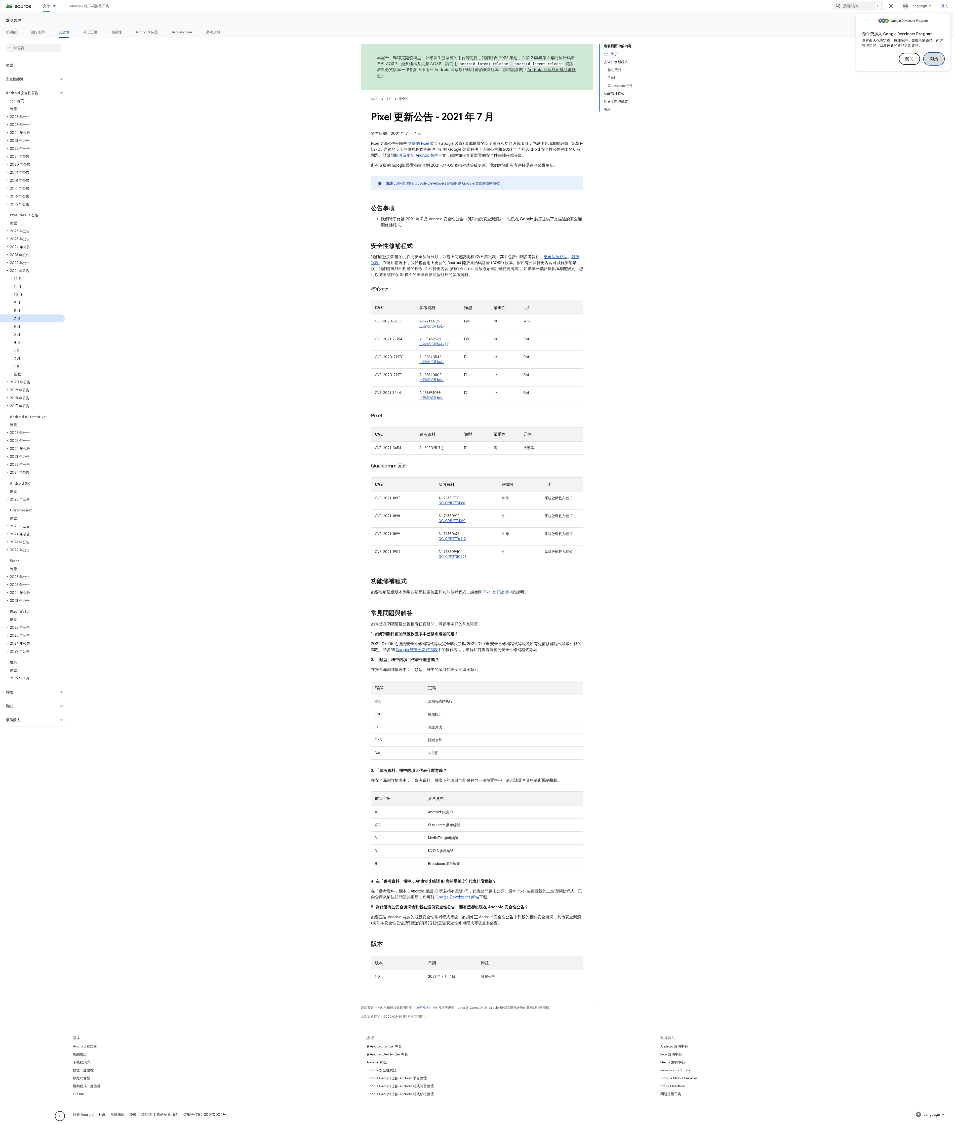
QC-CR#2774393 (452, 521)
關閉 (909, 58)
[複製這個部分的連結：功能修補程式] (412, 582)
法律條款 (117, 1115)
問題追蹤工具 (670, 1094)
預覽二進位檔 (83, 1070)
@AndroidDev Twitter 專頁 (387, 1054)
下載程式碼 (81, 1062)
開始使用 (38, 32)
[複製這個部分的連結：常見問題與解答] (418, 614)
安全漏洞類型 (555, 256)
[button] (29, 79)
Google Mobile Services (678, 1078)
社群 (102, 1115)
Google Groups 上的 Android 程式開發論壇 (400, 1086)
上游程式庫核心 (431, 326)
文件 (46, 6)
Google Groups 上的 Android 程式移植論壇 (400, 1094)
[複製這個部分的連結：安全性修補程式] (418, 246)
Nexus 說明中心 (672, 1062)
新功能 (11, 32)
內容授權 (422, 1008)
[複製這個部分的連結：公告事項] (400, 209)
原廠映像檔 (81, 1078)
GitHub (78, 1094)
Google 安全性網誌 (381, 1070)
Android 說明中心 (674, 1046)
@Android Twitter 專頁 (384, 1046)
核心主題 (90, 32)
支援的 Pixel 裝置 (423, 143)
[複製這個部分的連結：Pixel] (387, 416)
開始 (934, 58)
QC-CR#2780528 (452, 556)
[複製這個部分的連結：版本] (388, 944)
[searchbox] (33, 48)
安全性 (64, 32)
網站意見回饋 (167, 1115)
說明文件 (13, 20)
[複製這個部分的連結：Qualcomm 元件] (413, 466)
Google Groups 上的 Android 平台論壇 (396, 1078)
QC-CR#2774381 (451, 503)
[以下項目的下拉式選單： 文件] (56, 6)
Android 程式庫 (85, 1046)
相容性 (116, 32)
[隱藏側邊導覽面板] (60, 1116)
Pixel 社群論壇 (495, 592)
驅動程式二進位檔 (87, 1086)
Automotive (182, 32)
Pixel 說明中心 (671, 1054)
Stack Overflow (672, 1086)
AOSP (375, 99)
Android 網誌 (376, 1062)
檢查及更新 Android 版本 (416, 155)
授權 (132, 1115)
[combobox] (858, 5)
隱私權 (146, 1115)
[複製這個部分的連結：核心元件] (396, 289)
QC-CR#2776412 (452, 539)
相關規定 (80, 1054)
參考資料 (213, 32)
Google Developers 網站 (434, 183)
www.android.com (675, 1070)
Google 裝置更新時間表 (417, 649)
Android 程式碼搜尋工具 (89, 6)
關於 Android (83, 1115)
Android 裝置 (147, 32)
